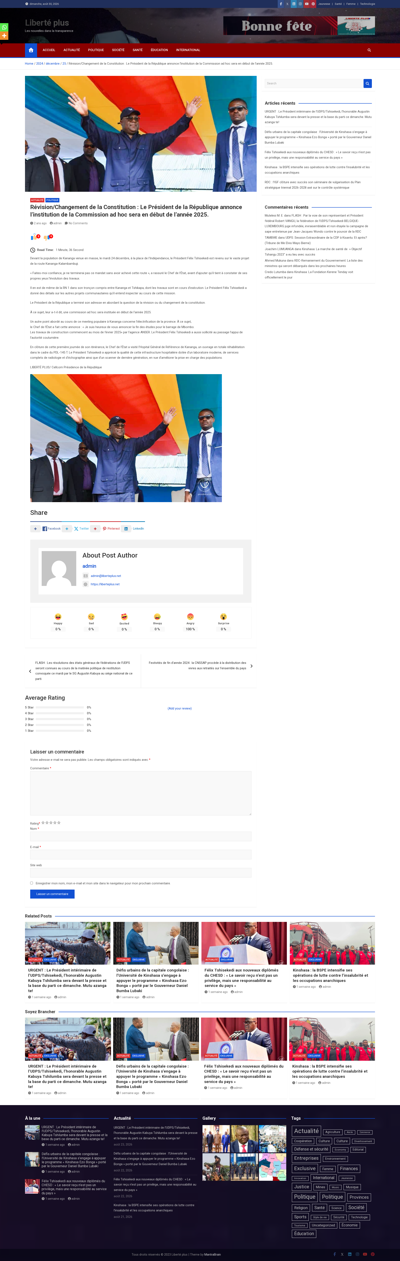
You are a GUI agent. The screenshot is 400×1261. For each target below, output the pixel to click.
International (188, 50)
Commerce (365, 1132)
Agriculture (332, 1132)
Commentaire (40, 768)
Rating (35, 823)
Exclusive (50, 959)
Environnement (335, 1159)
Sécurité (338, 1217)
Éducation (159, 50)
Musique (352, 1187)
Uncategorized (323, 1225)
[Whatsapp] (4, 27)
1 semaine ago (41, 997)
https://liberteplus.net (105, 584)
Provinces (359, 1197)
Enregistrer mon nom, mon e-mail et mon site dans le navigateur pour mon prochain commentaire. (103, 883)
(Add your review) (180, 708)
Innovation (300, 1178)
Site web (36, 865)
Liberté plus (47, 23)
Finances (349, 1168)
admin (57, 223)
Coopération (303, 1141)
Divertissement (363, 1141)
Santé (338, 3)
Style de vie (320, 1217)
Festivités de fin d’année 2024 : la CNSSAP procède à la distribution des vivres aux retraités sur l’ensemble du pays (197, 665)
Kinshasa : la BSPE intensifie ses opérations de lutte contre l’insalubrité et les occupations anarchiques (330, 975)
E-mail (35, 847)
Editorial (358, 1149)
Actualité (72, 50)
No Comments (78, 223)
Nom (34, 829)
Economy (340, 1149)
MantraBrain (212, 1254)
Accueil (49, 50)
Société (118, 50)
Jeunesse (324, 3)
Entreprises (306, 1158)
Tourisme (299, 1225)
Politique (96, 50)
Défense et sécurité (311, 1149)
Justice (301, 1186)
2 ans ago (40, 223)
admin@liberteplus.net (106, 576)
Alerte (350, 1132)
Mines (320, 1187)
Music (335, 1187)
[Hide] (1, 43)
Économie (350, 1225)
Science (336, 1208)
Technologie (367, 3)
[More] (4, 35)
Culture (324, 1141)
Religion (301, 1208)
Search (368, 83)
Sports (300, 1216)
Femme (350, 3)
